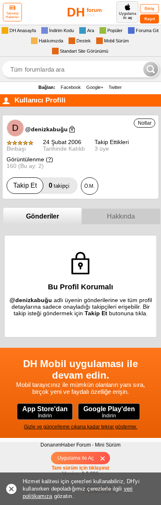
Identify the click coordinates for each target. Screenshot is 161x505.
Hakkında (121, 216)
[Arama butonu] (150, 69)
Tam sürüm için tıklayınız (80, 468)
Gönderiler (42, 216)
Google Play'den (109, 412)
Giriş (149, 8)
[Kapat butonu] (105, 458)
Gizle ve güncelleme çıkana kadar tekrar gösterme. (80, 427)
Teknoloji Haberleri (12, 15)
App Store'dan (45, 412)
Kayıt (149, 18)
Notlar (145, 123)
